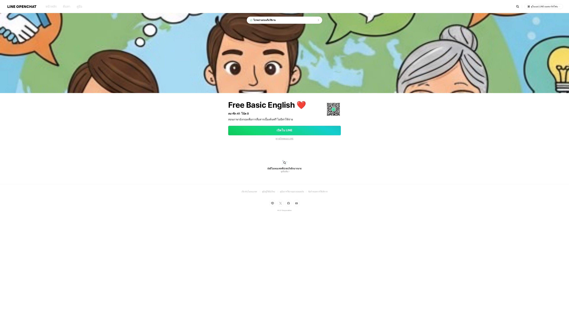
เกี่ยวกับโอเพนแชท (252, 191)
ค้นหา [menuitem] (66, 6)
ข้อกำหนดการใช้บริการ (318, 191)
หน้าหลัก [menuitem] (51, 6)
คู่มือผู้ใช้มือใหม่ (271, 191)
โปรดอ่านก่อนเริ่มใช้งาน (264, 20)
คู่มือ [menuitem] (79, 6)
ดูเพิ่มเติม (284, 171)
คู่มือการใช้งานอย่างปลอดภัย (294, 191)
